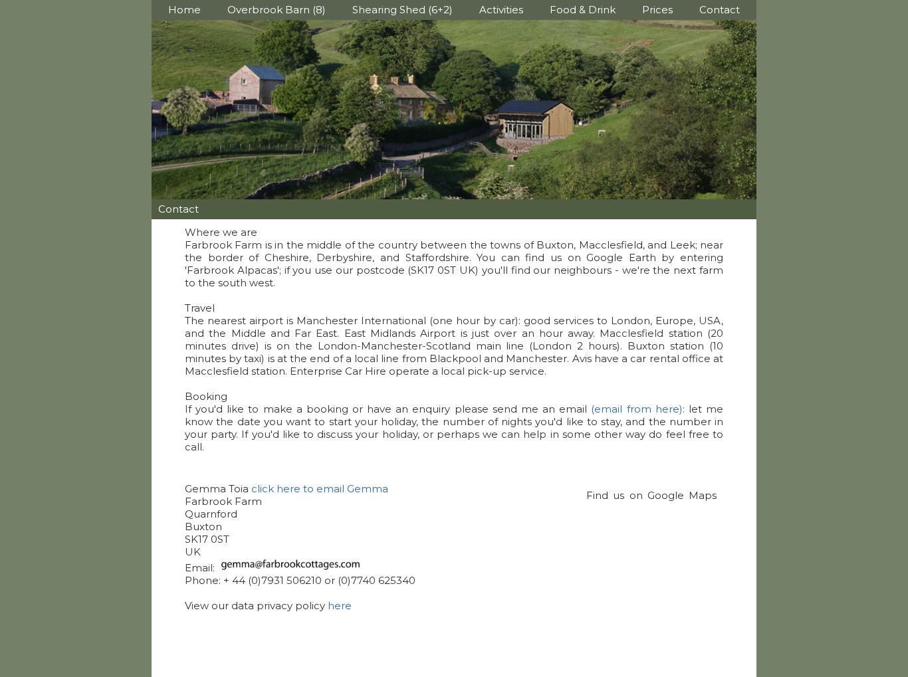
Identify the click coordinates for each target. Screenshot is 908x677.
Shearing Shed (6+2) (402, 9)
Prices (657, 9)
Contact (719, 9)
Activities (501, 9)
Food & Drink (583, 9)
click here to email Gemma (319, 488)
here (340, 605)
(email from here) (636, 409)
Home (184, 9)
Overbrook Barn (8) (276, 9)
